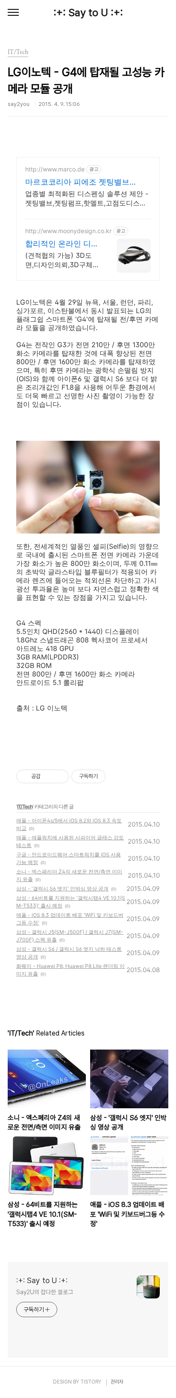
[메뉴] (13, 12)
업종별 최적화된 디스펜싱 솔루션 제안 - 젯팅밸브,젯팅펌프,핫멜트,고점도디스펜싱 (86, 198)
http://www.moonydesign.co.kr (68, 230)
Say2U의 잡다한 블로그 (44, 1292)
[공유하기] (48, 776)
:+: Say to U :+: (88, 12)
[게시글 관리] (59, 776)
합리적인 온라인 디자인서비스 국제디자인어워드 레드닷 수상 (62, 244)
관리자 (117, 1382)
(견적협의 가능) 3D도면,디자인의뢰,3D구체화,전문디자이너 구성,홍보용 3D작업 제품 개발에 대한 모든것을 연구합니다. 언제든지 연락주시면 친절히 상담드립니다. (62, 260)
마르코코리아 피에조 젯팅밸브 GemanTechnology (77, 182)
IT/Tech (24, 806)
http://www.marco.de (55, 169)
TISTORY (90, 1382)
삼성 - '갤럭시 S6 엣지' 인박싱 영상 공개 (62, 888)
